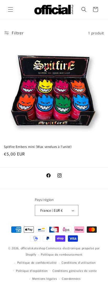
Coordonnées (71, 278)
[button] (10, 9)
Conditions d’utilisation (79, 262)
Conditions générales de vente (74, 270)
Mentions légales (44, 278)
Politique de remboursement (61, 254)
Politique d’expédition (31, 270)
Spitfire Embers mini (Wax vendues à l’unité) (38, 146)
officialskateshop (33, 248)
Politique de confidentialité (37, 262)
